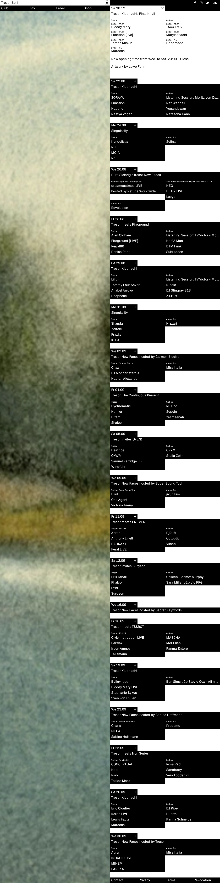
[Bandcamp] (207, 3)
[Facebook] (194, 3)
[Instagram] (201, 3)
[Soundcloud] (215, 3)
